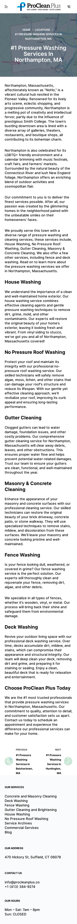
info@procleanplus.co (22, 882)
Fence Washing (17, 805)
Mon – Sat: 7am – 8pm (22, 910)
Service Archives (18, 823)
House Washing (17, 814)
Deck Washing (16, 801)
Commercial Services (22, 828)
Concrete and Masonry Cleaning (31, 796)
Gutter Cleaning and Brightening (31, 810)
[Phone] (69, 6)
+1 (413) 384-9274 (20, 887)
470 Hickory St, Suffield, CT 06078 (33, 857)
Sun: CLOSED (15, 914)
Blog (8, 832)
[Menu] (6, 6)
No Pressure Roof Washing (26, 819)
